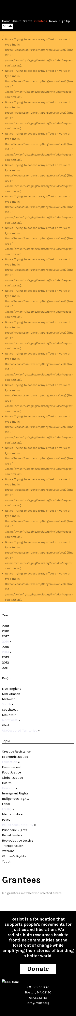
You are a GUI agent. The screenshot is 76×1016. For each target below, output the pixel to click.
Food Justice (11, 772)
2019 (5, 626)
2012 (5, 662)
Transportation (13, 846)
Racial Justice (12, 835)
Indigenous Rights (15, 798)
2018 (5, 631)
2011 (5, 668)
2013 (5, 657)
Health (7, 783)
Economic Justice (15, 757)
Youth (6, 861)
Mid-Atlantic (11, 694)
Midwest (8, 699)
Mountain (9, 715)
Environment (11, 767)
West (5, 725)
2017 (5, 636)
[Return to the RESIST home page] (14, 8)
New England (11, 688)
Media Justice (12, 814)
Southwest (10, 709)
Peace (6, 819)
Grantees (40, 21)
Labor (6, 804)
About (16, 21)
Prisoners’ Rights (14, 830)
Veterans (8, 851)
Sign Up (64, 21)
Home (6, 21)
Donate (8, 26)
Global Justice (12, 778)
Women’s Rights (14, 856)
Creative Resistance (16, 751)
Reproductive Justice (17, 840)
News (53, 21)
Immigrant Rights (15, 793)
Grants (27, 21)
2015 (5, 647)
